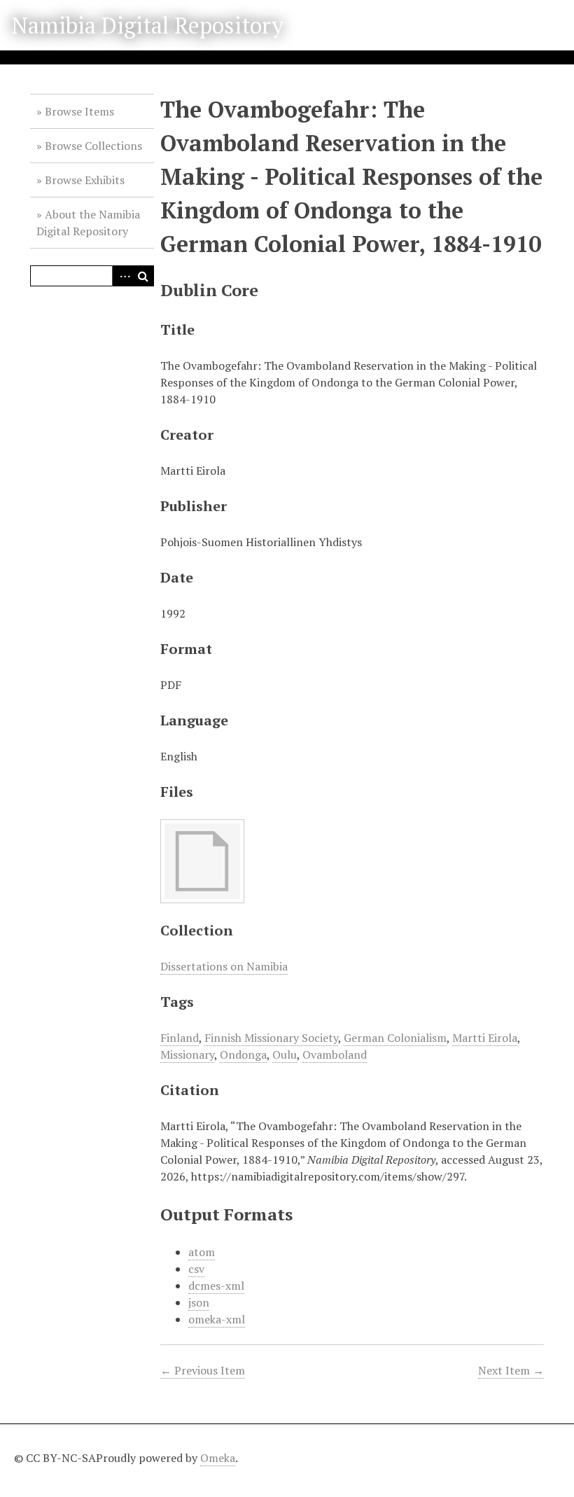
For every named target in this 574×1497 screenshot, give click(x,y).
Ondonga (243, 1054)
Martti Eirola (484, 1037)
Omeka (217, 1457)
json (198, 1302)
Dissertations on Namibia (224, 966)
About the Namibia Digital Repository (88, 223)
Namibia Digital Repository (147, 25)
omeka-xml (216, 1319)
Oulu (284, 1054)
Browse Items (79, 111)
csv (196, 1268)
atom (201, 1252)
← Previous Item (202, 1370)
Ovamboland (334, 1054)
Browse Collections (93, 145)
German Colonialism (395, 1037)
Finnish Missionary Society (271, 1037)
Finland (179, 1037)
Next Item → (511, 1370)
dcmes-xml (216, 1285)
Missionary (187, 1054)
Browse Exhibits (85, 180)
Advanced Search (122, 275)
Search (143, 275)
